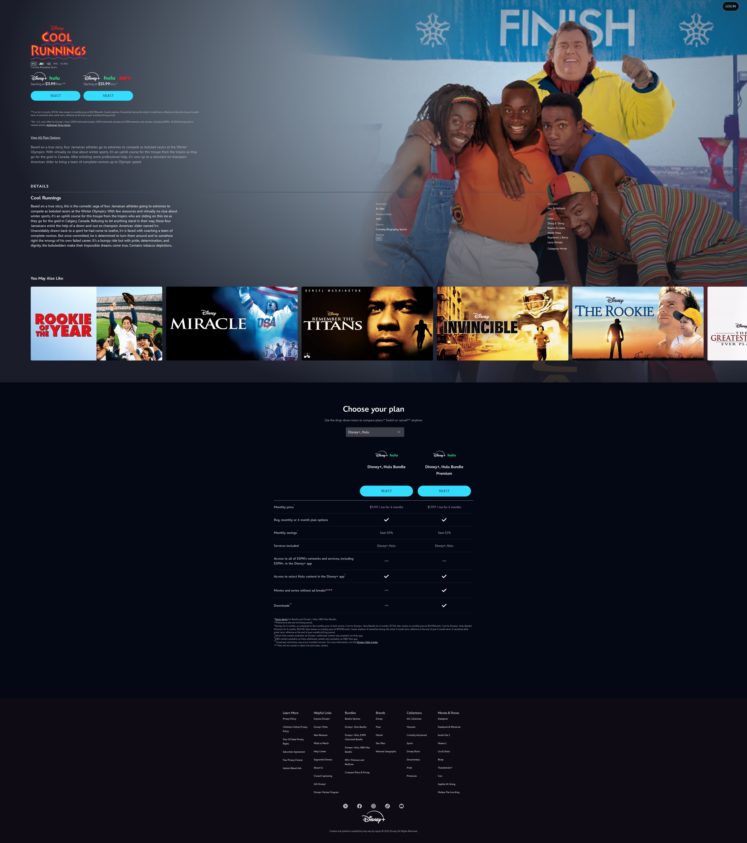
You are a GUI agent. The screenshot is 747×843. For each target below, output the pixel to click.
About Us (318, 767)
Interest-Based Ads (292, 768)
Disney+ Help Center (367, 642)
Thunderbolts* (445, 767)
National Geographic (386, 751)
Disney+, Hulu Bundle (355, 727)
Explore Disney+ (322, 718)
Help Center (320, 751)
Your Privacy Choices (293, 760)
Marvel (379, 735)
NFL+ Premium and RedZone (354, 762)
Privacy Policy (289, 718)
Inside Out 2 (444, 735)
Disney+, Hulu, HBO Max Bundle (357, 749)
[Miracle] (232, 323)
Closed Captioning (323, 776)
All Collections (414, 718)
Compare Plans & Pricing (357, 772)
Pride (409, 767)
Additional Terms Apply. (58, 125)
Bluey (440, 759)
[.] (345, 806)
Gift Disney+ (320, 784)
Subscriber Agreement (294, 751)
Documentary (413, 759)
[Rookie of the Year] (96, 323)
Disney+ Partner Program (326, 792)
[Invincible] (502, 323)
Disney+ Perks (321, 727)
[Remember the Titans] (367, 323)
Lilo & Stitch (444, 751)
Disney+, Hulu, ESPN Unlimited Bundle (355, 737)
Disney (379, 718)
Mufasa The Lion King (448, 792)
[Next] (739, 323)
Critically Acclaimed (417, 735)
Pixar (378, 727)
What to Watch (321, 743)
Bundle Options (352, 718)
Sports (410, 743)
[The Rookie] (638, 323)
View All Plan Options (45, 138)
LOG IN (731, 6)
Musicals (411, 727)
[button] (327, 713)
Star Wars (380, 743)
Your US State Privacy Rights (293, 741)
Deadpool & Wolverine (449, 727)
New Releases (321, 735)
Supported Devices (323, 759)
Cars (440, 776)
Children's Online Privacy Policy (295, 729)
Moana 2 (442, 743)
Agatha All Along (446, 784)
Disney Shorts (413, 751)
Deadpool (443, 718)
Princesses (412, 776)
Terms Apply (281, 619)
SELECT (55, 96)
